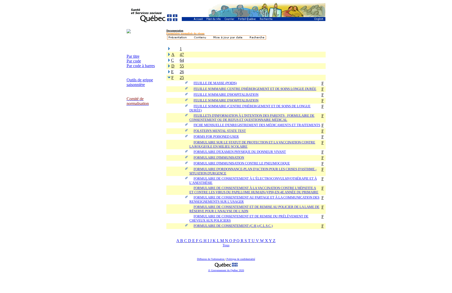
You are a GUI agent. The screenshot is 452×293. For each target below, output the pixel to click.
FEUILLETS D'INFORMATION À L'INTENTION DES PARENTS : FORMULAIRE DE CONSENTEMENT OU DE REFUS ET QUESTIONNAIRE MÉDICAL (251, 118)
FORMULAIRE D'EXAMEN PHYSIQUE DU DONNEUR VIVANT (240, 152)
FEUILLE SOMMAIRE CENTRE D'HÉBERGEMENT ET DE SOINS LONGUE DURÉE (255, 89)
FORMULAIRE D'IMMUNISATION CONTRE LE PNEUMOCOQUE (242, 163)
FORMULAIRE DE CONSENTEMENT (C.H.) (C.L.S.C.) (233, 226)
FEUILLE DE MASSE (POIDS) (215, 83)
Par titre (133, 56)
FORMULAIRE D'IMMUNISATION (219, 157)
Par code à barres (141, 65)
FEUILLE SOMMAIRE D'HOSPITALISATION (226, 95)
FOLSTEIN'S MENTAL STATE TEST (220, 131)
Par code (134, 61)
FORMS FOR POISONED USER (216, 136)
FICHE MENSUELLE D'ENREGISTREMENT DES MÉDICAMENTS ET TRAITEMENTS (257, 125)
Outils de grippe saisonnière (140, 82)
